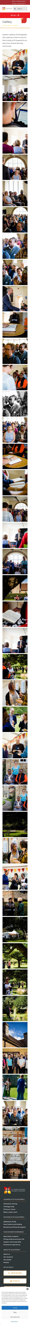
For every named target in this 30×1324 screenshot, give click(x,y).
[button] (27, 1289)
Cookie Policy (14, 1321)
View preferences (15, 1317)
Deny (15, 1312)
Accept (15, 1307)
